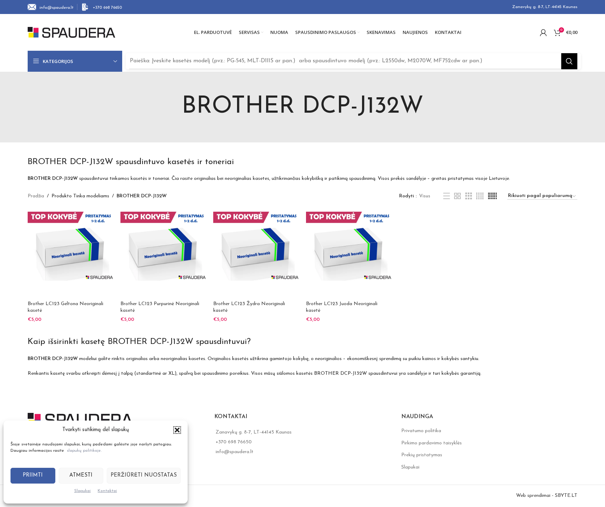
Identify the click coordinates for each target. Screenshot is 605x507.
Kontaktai (107, 491)
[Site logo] (71, 32)
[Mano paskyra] (543, 33)
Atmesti (80, 475)
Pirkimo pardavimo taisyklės (431, 443)
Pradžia (36, 196)
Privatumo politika (421, 431)
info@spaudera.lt (234, 452)
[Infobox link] (51, 7)
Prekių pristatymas (421, 455)
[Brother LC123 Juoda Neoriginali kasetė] (349, 254)
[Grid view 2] (457, 196)
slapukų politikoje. (84, 451)
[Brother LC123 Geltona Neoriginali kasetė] (70, 254)
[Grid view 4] (480, 196)
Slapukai (82, 491)
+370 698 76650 (234, 442)
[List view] (446, 196)
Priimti (33, 475)
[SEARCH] (569, 61)
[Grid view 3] (468, 196)
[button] (177, 430)
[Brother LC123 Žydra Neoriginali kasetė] (256, 254)
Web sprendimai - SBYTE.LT (546, 495)
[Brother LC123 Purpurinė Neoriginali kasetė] (163, 254)
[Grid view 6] (492, 196)
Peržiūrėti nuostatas (144, 475)
